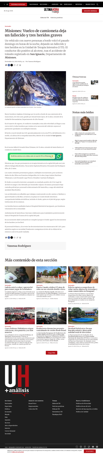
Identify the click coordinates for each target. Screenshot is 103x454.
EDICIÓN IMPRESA (90, 11)
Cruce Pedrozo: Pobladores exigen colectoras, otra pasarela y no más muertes (19, 330)
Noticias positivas (56, 17)
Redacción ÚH (22, 298)
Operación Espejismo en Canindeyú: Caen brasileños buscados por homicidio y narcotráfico (85, 162)
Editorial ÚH (44, 17)
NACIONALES (33, 4)
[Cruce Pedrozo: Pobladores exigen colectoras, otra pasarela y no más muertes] (20, 315)
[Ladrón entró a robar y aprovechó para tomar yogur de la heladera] (20, 274)
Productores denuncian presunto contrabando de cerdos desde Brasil (51, 329)
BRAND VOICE (90, 4)
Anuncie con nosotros (36, 401)
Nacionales (8, 26)
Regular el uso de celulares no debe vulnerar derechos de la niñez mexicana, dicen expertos (80, 99)
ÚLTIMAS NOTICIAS (18, 4)
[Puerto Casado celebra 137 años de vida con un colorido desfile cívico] (51, 274)
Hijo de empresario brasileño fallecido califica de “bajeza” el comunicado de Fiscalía (86, 142)
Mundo (74, 96)
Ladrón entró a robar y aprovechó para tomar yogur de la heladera (19, 288)
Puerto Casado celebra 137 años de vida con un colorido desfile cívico (50, 288)
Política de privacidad (18, 452)
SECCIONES (43, 4)
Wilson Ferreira (54, 342)
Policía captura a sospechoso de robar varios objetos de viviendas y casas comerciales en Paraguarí (82, 289)
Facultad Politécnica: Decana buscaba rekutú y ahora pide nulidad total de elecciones (80, 330)
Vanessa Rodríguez (19, 245)
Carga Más (51, 353)
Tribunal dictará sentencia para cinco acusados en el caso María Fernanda (86, 148)
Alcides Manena (54, 298)
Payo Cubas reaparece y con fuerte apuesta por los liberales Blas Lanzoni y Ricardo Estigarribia (86, 155)
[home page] (51, 11)
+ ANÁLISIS (54, 4)
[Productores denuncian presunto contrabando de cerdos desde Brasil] (51, 315)
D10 (61, 4)
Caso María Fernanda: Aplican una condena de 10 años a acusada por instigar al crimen (80, 84)
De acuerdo (90, 451)
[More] (48, 4)
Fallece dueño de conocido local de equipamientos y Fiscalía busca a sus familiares (85, 134)
